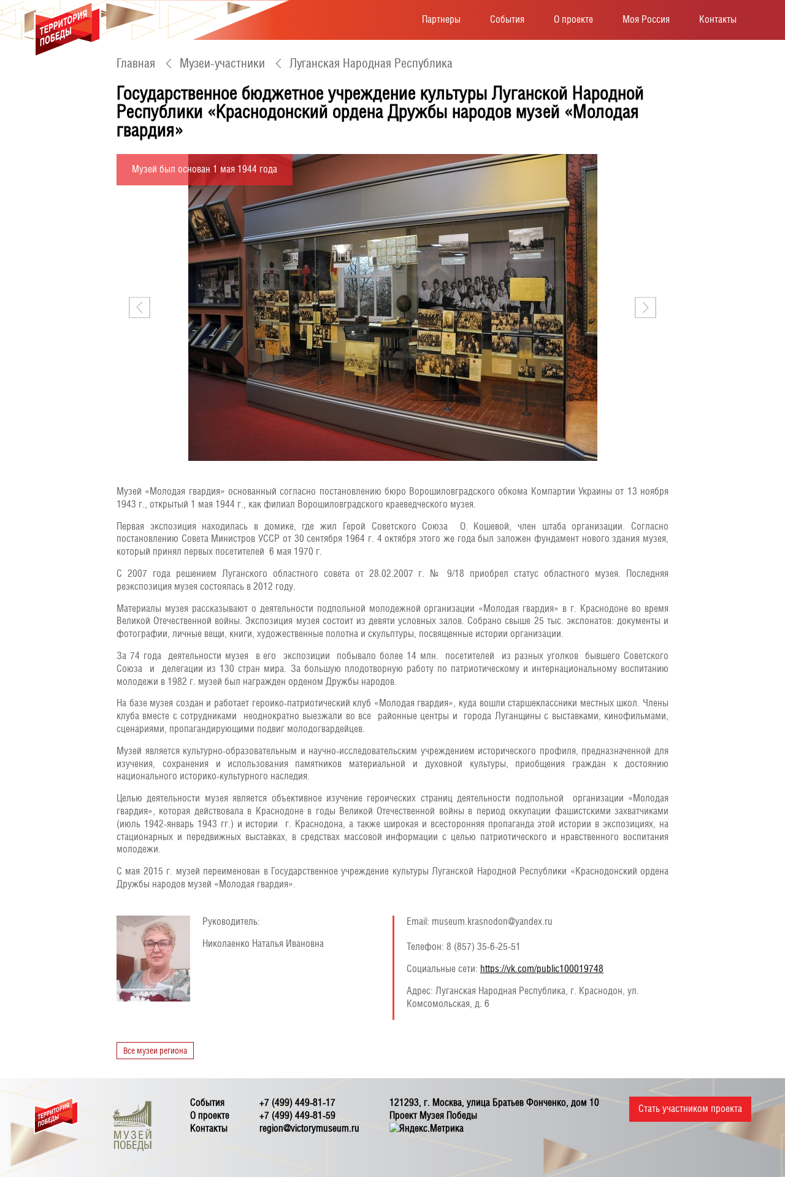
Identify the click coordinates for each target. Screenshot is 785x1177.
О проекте (573, 19)
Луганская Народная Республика (371, 63)
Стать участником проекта (690, 1108)
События (507, 19)
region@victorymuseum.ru (309, 1128)
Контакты (718, 19)
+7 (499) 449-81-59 (297, 1115)
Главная (136, 63)
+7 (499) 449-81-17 (297, 1102)
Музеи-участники (222, 63)
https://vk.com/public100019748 (541, 968)
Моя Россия (646, 19)
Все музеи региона (155, 1050)
